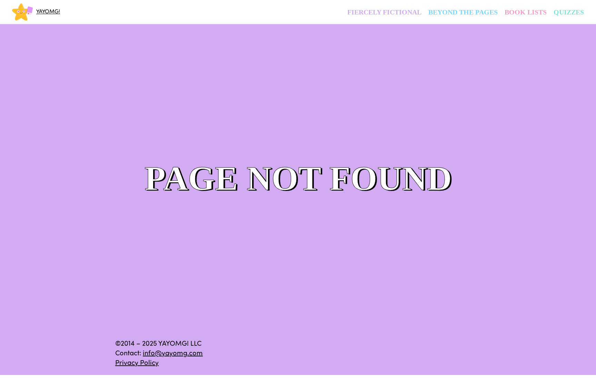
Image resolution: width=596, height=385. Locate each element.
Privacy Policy (137, 363)
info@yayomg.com (173, 353)
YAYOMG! (48, 12)
